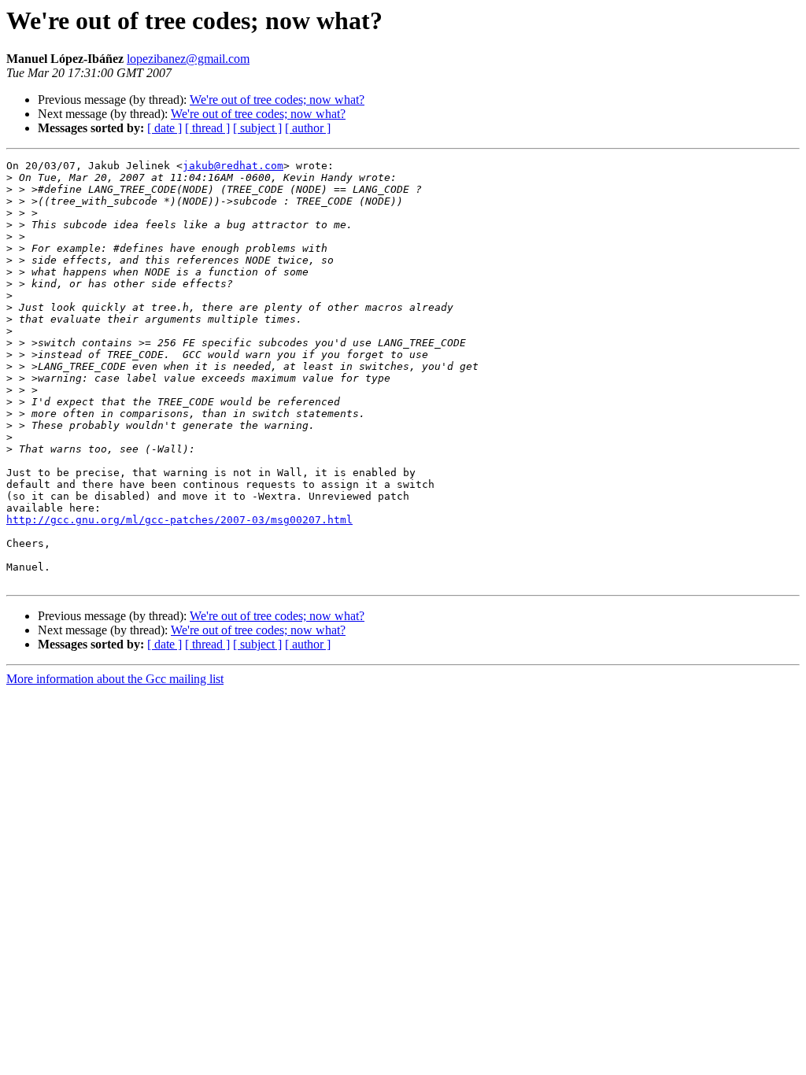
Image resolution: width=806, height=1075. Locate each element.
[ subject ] (257, 128)
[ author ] (308, 128)
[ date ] (164, 128)
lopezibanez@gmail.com (188, 58)
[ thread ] (207, 128)
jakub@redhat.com (233, 166)
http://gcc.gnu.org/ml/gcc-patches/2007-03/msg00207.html (179, 520)
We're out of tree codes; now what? (277, 99)
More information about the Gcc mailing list (115, 678)
